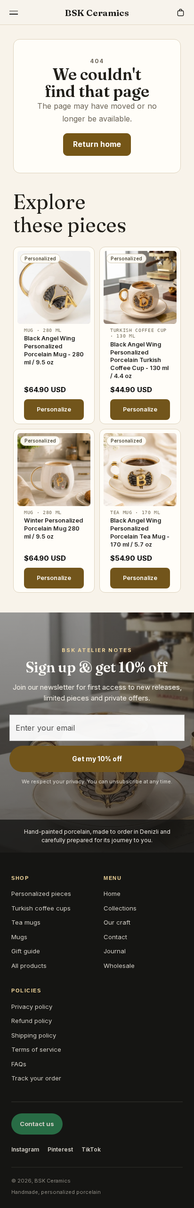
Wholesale (119, 965)
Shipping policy (33, 1035)
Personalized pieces (41, 893)
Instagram (25, 1149)
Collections (120, 908)
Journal (115, 951)
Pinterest (60, 1149)
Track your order (36, 1078)
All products (29, 965)
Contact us (37, 1123)
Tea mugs (25, 922)
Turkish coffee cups (41, 908)
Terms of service (36, 1049)
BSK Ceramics (97, 12)
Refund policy (31, 1020)
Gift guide (25, 951)
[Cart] (180, 12)
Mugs (19, 937)
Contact (115, 937)
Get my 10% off (97, 759)
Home (112, 893)
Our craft (117, 922)
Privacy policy (31, 1006)
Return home (97, 144)
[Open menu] (13, 12)
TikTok (91, 1149)
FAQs (18, 1064)
